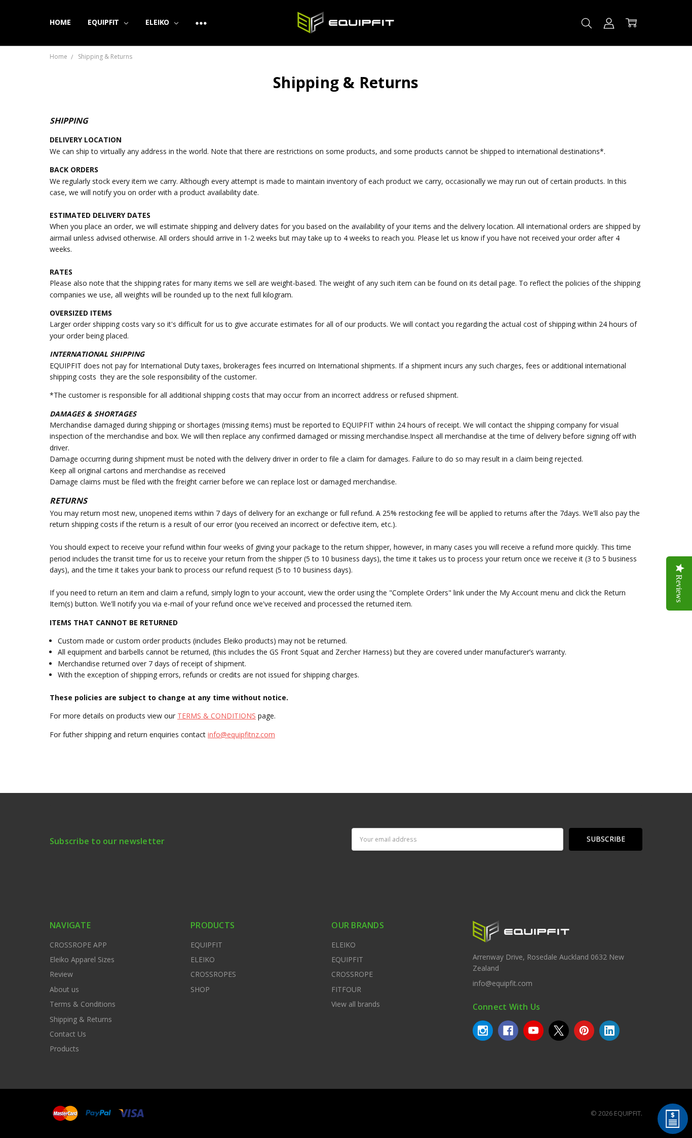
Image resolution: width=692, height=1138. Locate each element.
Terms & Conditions (83, 1004)
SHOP (200, 989)
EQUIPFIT (104, 22)
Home (60, 22)
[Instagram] (483, 1030)
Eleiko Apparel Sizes (82, 959)
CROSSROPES (213, 974)
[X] (559, 1030)
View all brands (355, 1004)
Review (61, 974)
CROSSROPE (352, 974)
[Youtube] (533, 1030)
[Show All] (201, 23)
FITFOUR (346, 989)
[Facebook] (508, 1030)
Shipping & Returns (81, 1019)
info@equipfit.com (502, 983)
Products (64, 1048)
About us (64, 989)
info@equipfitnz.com (241, 734)
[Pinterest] (584, 1030)
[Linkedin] (609, 1030)
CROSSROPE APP (78, 945)
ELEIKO (158, 22)
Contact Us (68, 1034)
